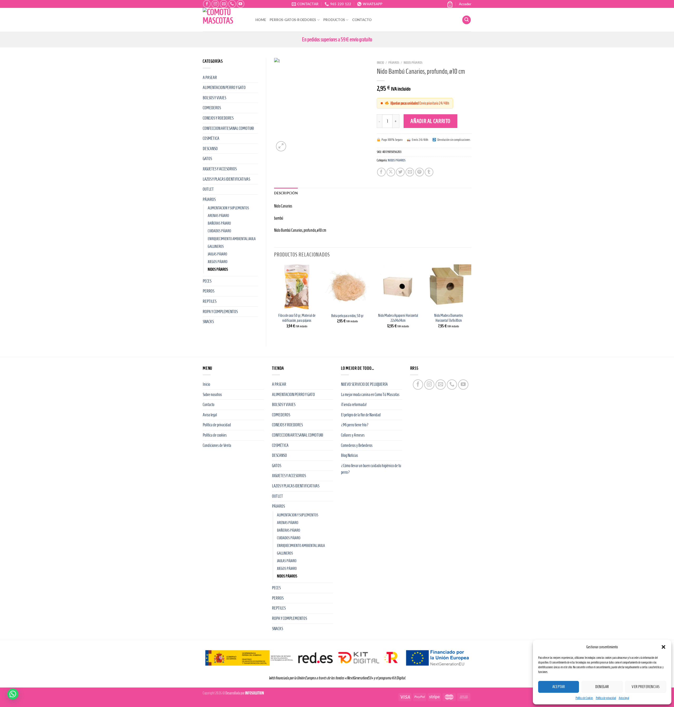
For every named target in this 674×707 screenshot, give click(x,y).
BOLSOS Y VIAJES (214, 98)
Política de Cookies (584, 698)
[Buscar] (466, 20)
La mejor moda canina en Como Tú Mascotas (370, 394)
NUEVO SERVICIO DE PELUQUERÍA (364, 384)
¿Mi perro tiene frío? (355, 425)
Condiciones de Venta (217, 445)
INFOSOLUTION (254, 693)
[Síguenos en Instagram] (215, 4)
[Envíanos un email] (223, 4)
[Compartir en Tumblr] (429, 172)
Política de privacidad (606, 698)
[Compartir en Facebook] (381, 172)
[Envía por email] (409, 172)
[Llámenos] (232, 4)
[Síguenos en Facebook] (207, 4)
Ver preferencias (646, 687)
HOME (260, 20)
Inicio (380, 63)
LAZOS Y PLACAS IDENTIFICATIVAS (226, 179)
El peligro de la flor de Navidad (361, 415)
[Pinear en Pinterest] (419, 172)
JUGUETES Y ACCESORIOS (220, 169)
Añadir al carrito (430, 121)
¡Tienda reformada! (353, 404)
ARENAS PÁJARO (218, 216)
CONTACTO (362, 20)
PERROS (208, 291)
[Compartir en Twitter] (400, 172)
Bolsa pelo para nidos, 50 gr (347, 316)
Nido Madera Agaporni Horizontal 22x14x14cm (398, 318)
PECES (207, 281)
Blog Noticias (349, 455)
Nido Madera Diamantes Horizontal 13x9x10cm (448, 318)
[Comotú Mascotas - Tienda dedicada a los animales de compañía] (225, 20)
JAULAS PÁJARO (217, 254)
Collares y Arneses (353, 435)
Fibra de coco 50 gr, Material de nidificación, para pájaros (296, 318)
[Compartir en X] (390, 172)
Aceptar (558, 687)
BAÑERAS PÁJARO (219, 223)
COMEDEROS (212, 108)
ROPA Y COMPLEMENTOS (220, 311)
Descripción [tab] (286, 193)
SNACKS (208, 321)
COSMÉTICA (211, 138)
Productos (334, 20)
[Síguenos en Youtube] (240, 4)
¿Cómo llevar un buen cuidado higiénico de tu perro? (371, 469)
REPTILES (209, 301)
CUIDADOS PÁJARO (219, 231)
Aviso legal (624, 698)
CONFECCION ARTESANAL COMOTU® (228, 128)
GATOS (207, 158)
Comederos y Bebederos (357, 445)
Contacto (208, 404)
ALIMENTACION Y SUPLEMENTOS (228, 208)
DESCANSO (210, 148)
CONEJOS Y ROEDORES (218, 118)
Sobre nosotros (212, 394)
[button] (663, 647)
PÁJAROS (209, 199)
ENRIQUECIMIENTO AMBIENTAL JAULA (232, 239)
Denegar (602, 687)
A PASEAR (210, 77)
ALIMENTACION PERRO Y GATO (224, 87)
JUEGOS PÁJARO (217, 262)
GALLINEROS (216, 246)
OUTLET (208, 189)
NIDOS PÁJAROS (218, 269)
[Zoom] (281, 146)
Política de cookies (215, 435)
